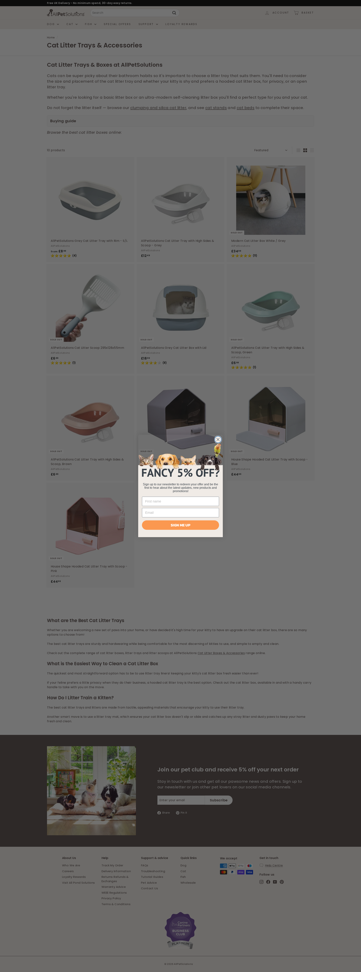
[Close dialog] (218, 439)
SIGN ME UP (180, 525)
